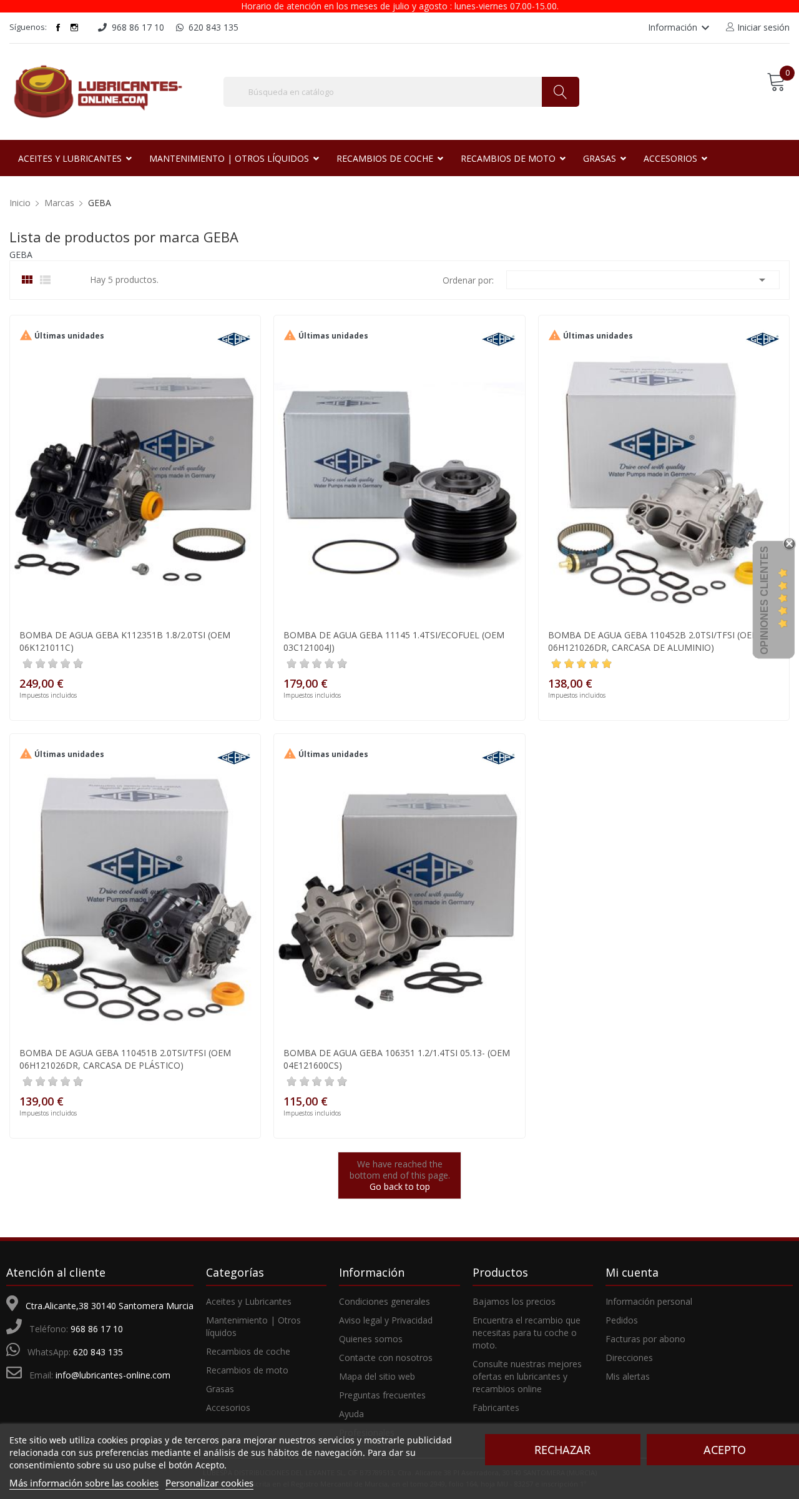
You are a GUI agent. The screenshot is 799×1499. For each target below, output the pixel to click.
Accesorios (228, 1407)
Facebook (58, 27)
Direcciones (629, 1357)
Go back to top (400, 1186)
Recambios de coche (248, 1351)
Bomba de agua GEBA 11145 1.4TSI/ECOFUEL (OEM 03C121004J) (393, 641)
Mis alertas (627, 1376)
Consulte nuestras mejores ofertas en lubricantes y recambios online (527, 1376)
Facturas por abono (645, 1339)
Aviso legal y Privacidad (386, 1320)
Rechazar (562, 1449)
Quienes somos (371, 1339)
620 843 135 (98, 1352)
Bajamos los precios (514, 1301)
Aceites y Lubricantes (249, 1301)
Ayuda (351, 1414)
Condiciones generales (384, 1301)
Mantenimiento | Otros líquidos (253, 1326)
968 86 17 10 (97, 1329)
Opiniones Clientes (764, 600)
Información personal (648, 1301)
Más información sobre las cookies (84, 1483)
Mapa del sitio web (377, 1376)
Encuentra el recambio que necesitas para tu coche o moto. (527, 1332)
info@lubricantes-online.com (113, 1375)
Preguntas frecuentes (382, 1395)
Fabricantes (496, 1407)
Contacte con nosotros (386, 1357)
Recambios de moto (247, 1370)
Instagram (74, 27)
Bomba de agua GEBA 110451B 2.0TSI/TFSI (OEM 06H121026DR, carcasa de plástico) (125, 1059)
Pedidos (621, 1320)
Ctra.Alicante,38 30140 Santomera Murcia (110, 1306)
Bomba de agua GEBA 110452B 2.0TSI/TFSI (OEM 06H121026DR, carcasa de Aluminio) (654, 641)
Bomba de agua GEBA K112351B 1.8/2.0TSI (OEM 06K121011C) (124, 641)
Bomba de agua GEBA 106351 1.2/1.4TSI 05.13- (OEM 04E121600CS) (396, 1059)
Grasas (220, 1389)
